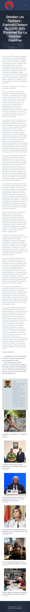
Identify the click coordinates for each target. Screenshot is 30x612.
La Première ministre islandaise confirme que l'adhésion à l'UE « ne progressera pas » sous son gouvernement (15, 531)
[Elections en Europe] (9, 5)
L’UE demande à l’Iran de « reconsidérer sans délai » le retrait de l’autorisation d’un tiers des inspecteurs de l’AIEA (14, 358)
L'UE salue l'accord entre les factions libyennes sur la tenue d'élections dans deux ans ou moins (14, 466)
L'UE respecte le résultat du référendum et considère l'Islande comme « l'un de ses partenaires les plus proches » (14, 498)
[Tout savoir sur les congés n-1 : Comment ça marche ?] (15, 431)
